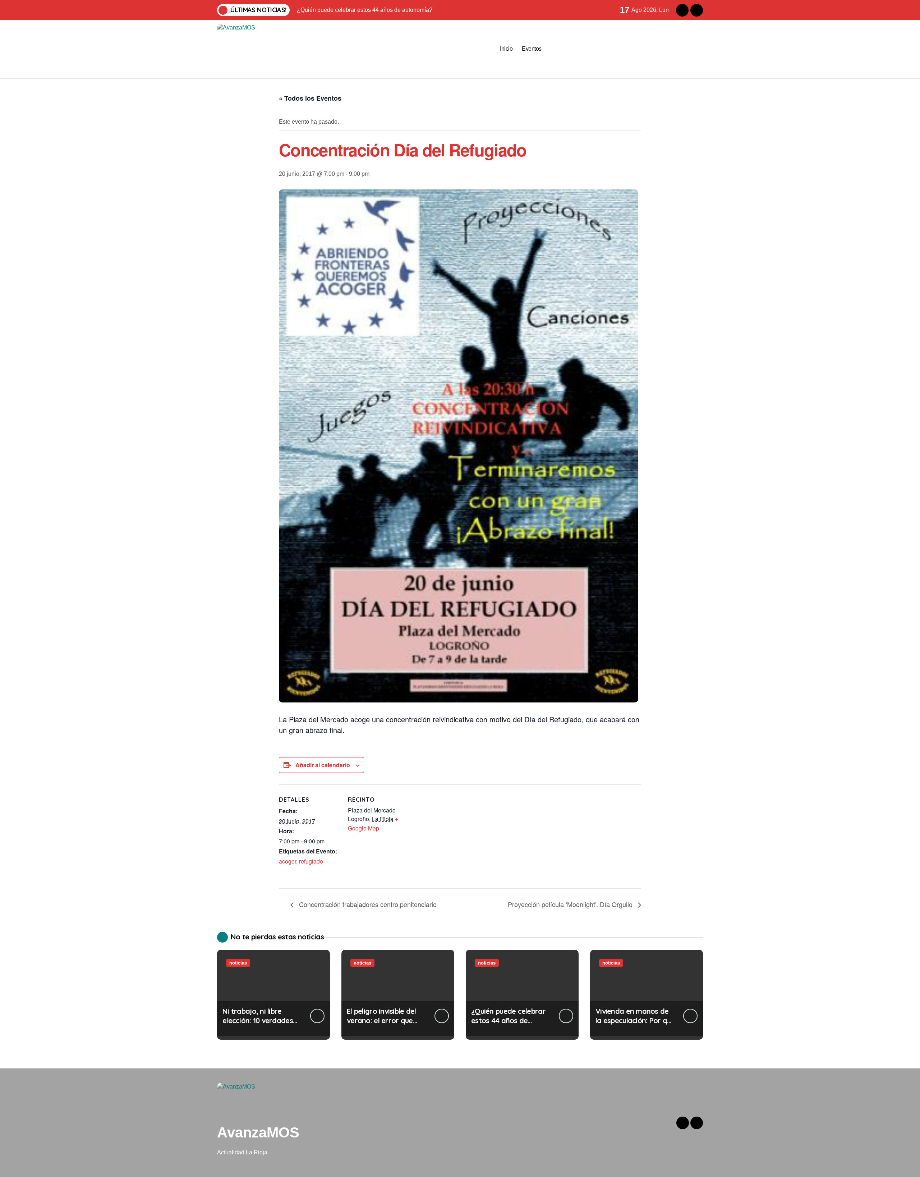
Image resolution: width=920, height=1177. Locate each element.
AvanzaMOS (258, 1132)
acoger (287, 861)
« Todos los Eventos (310, 98)
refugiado (311, 861)
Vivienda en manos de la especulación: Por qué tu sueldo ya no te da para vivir (635, 1025)
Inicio (506, 49)
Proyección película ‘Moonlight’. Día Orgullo (571, 904)
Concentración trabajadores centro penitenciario (367, 904)
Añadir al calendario (322, 765)
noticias (238, 963)
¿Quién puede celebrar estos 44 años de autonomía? (508, 1020)
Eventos (532, 49)
